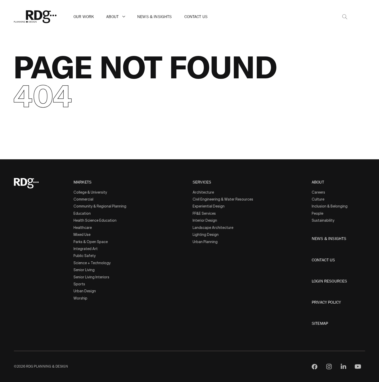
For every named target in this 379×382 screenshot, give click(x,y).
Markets (82, 182)
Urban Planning (205, 242)
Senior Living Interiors (91, 277)
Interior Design (205, 220)
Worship (80, 298)
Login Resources (329, 281)
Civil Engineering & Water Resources (223, 199)
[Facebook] (314, 366)
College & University (90, 192)
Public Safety (84, 256)
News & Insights (154, 17)
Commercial (83, 199)
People (317, 213)
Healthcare (82, 228)
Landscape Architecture (213, 228)
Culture (318, 199)
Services (202, 182)
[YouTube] (358, 366)
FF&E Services (204, 213)
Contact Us (196, 17)
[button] (124, 16)
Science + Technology (92, 263)
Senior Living (84, 270)
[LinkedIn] (343, 366)
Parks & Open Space (90, 242)
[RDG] (35, 16)
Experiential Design (209, 206)
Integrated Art (85, 249)
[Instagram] (329, 366)
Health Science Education (95, 220)
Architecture (203, 192)
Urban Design (84, 291)
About (112, 17)
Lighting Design (206, 234)
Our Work (83, 17)
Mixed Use (81, 234)
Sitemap (320, 323)
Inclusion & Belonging (330, 206)
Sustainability (323, 220)
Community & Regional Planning (99, 206)
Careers (318, 192)
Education (82, 213)
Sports (79, 284)
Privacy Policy (326, 302)
